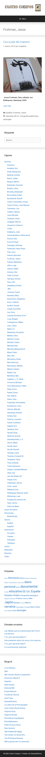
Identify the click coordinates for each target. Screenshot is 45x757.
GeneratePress (36, 754)
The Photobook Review (13, 738)
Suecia (10, 610)
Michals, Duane (13, 342)
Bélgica (6, 582)
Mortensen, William (15, 366)
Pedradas (11, 540)
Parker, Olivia (12, 392)
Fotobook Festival (11, 695)
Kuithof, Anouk (13, 305)
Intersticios (9, 530)
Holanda (25, 598)
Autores (7, 162)
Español (9, 113)
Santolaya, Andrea (14, 413)
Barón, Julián (12, 178)
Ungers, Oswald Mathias (17, 469)
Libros (7, 546)
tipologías (7, 119)
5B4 (6, 671)
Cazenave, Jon (13, 208)
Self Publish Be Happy (13, 731)
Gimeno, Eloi (12, 272)
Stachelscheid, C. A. (15, 439)
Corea (22, 582)
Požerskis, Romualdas (16, 402)
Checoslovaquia (13, 582)
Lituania (22, 603)
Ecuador (6, 592)
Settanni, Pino (12, 429)
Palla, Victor (12, 389)
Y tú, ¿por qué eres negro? (15, 644)
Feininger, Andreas (14, 245)
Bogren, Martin (13, 182)
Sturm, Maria (12, 443)
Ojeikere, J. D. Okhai (15, 379)
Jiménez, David (13, 292)
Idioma (7, 520)
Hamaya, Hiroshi (13, 279)
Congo (19, 582)
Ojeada (10, 536)
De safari (11, 533)
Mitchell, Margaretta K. (16, 349)
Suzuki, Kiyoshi (13, 449)
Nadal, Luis (11, 372)
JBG (9, 289)
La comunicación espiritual (15, 647)
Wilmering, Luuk (13, 496)
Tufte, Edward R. (14, 466)
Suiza (15, 611)
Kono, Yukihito (13, 302)
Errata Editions (10, 691)
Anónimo (11, 165)
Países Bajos (20, 607)
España (35, 591)
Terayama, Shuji (13, 459)
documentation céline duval (18, 235)
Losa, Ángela (12, 319)
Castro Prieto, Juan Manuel (18, 205)
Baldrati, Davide (13, 175)
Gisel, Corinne (12, 275)
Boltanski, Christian (15, 185)
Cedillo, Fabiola (13, 212)
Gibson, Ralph (12, 269)
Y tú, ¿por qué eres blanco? (15, 637)
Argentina (27, 578)
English (10, 523)
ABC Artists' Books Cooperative (17, 675)
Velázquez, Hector (14, 483)
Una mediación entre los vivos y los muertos (22, 640)
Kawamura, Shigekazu (16, 299)
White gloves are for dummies (16, 741)
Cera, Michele (12, 215)
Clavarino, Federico (15, 225)
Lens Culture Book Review (14, 708)
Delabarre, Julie (13, 232)
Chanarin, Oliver (13, 218)
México (28, 603)
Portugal (27, 607)
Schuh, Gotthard (13, 423)
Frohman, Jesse (19, 113)
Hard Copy (8, 698)
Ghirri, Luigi (11, 265)
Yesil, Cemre (12, 503)
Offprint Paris (10, 711)
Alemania (9, 116)
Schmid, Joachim (14, 419)
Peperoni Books (10, 715)
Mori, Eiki (10, 356)
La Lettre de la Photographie (16, 705)
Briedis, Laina (12, 188)
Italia (30, 598)
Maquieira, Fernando (15, 332)
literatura (17, 603)
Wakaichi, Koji (12, 489)
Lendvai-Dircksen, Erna (16, 315)
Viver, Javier (12, 486)
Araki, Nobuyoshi (14, 172)
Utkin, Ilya (11, 473)
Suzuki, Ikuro (12, 446)
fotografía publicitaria (29, 116)
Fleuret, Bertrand (14, 255)
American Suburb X (12, 678)
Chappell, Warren (14, 222)
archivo (22, 578)
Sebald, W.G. (12, 426)
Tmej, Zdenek (12, 463)
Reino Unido (35, 607)
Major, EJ (11, 329)
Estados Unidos (12, 595)
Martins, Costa (13, 339)
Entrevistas (9, 513)
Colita (9, 228)
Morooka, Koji (12, 362)
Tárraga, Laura (13, 453)
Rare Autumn (9, 728)
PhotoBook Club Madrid (14, 718)
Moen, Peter (12, 352)
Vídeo (6, 556)
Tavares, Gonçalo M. (15, 456)
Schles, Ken (11, 416)
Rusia (5, 610)
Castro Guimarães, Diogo (17, 202)
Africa (6, 578)
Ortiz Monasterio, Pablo (16, 386)
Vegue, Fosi (12, 479)
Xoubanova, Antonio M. (16, 500)
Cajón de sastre (10, 510)
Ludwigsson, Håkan (15, 322)
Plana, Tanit (11, 399)
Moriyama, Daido (14, 359)
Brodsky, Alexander (15, 192)
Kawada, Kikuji (13, 295)
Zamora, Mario (13, 506)
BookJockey (34, 578)
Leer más (7, 106)
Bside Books (12, 516)
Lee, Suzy (11, 312)
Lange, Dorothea (14, 309)
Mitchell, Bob (12, 346)
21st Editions (9, 668)
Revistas (7, 553)
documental (29, 586)
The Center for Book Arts (14, 735)
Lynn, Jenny (12, 326)
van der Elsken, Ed (14, 476)
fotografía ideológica (29, 595)
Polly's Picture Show (12, 725)
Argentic (7, 681)
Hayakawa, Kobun (14, 285)
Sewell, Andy (12, 433)
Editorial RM (9, 688)
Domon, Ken (12, 239)
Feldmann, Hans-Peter (16, 249)
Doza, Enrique (12, 242)
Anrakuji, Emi (12, 168)
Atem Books (9, 685)
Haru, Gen (11, 282)
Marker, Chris (12, 336)
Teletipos (11, 543)
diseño (18, 587)
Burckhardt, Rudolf (14, 198)
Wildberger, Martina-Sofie (17, 493)
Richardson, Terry (14, 406)
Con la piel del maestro (16, 42)
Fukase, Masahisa (14, 262)
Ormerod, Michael (14, 382)
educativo (15, 591)
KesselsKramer (10, 701)
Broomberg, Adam (14, 195)
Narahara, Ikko (13, 376)
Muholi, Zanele (13, 369)
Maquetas (8, 550)
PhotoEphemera (10, 721)
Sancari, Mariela (13, 409)
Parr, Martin (11, 396)
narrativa (9, 606)
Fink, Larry (11, 252)
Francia (19, 598)
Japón (8, 602)
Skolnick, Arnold (13, 436)
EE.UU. (16, 116)
